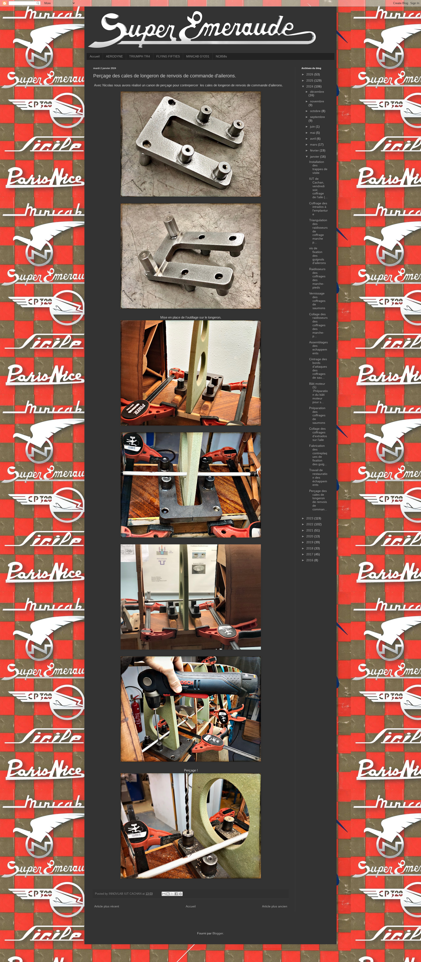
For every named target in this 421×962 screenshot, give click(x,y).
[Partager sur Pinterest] (180, 894)
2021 (310, 530)
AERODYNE (114, 56)
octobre (315, 111)
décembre (317, 91)
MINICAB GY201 (197, 56)
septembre (317, 117)
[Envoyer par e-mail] (164, 894)
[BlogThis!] (168, 894)
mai (313, 132)
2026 (310, 74)
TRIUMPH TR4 (139, 56)
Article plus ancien (274, 906)
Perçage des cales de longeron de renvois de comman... (318, 500)
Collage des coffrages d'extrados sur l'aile (318, 434)
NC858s (221, 56)
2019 (310, 542)
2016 (310, 560)
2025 (310, 80)
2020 (310, 536)
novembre (317, 101)
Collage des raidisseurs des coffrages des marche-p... (318, 325)
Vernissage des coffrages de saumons (317, 301)
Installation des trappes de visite (318, 167)
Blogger (217, 933)
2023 (310, 518)
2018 (310, 548)
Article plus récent (106, 906)
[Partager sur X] (172, 894)
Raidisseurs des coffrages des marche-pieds (317, 278)
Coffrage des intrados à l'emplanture (318, 208)
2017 (310, 554)
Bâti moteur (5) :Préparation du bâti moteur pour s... (318, 393)
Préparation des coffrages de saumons (317, 415)
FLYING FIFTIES (168, 56)
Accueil (95, 56)
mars (314, 144)
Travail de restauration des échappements (318, 477)
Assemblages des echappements (318, 347)
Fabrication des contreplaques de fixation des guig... (318, 455)
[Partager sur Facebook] (176, 894)
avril (313, 138)
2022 (310, 524)
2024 (310, 86)
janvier (315, 156)
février (315, 150)
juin (313, 126)
